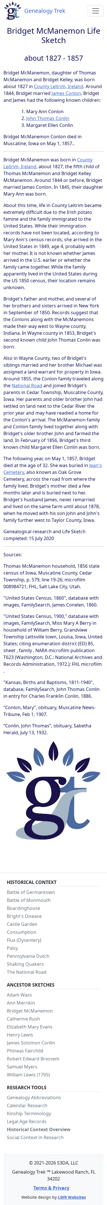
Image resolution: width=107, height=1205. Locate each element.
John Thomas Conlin (47, 118)
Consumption (21, 932)
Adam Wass (19, 995)
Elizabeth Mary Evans (30, 1027)
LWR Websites (72, 1197)
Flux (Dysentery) (24, 940)
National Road (27, 385)
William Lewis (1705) (28, 1075)
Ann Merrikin (21, 1003)
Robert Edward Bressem (33, 1059)
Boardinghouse (23, 908)
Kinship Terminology (29, 1113)
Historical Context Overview (38, 1129)
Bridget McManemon (30, 1011)
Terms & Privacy (51, 1188)
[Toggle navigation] (96, 11)
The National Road (27, 972)
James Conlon (66, 93)
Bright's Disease (24, 916)
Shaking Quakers (25, 964)
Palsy (12, 948)
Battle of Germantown (31, 892)
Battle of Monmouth (29, 900)
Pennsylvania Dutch (28, 956)
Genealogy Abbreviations (34, 1097)
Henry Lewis (20, 1035)
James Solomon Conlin (31, 1043)
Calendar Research (27, 1105)
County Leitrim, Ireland (58, 86)
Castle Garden (22, 924)
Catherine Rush (23, 1019)
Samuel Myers (22, 1067)
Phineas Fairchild (25, 1051)
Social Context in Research (35, 1137)
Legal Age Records (27, 1121)
